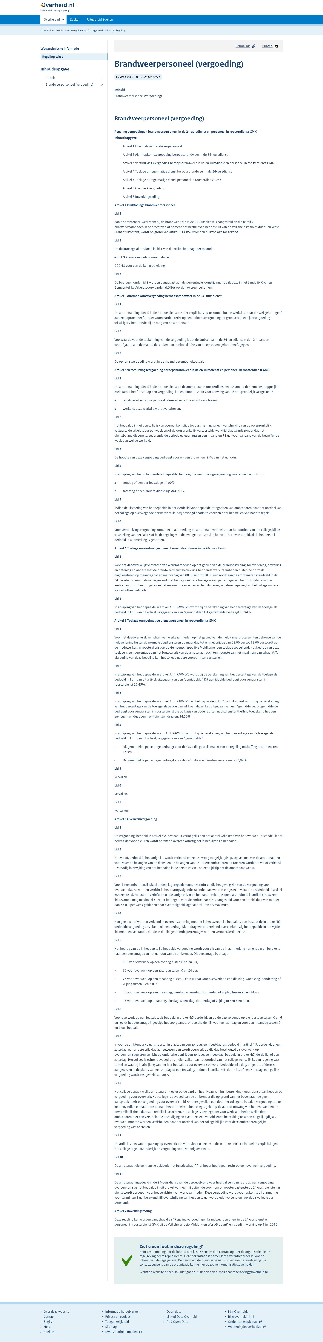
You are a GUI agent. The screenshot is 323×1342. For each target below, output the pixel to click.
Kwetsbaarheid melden (121, 1332)
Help (47, 1327)
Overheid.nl (52, 20)
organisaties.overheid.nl (237, 1264)
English (49, 1322)
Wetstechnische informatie (60, 49)
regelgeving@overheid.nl (250, 1272)
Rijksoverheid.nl (239, 1317)
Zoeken (75, 19)
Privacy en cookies (117, 1317)
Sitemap (111, 1327)
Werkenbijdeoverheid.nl (245, 1327)
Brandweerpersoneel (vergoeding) (67, 84)
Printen (267, 46)
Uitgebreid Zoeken (100, 19)
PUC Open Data (177, 1322)
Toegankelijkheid (117, 1322)
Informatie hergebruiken (122, 1311)
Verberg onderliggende (43, 84)
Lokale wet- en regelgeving (71, 30)
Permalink (243, 46)
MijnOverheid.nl (239, 1311)
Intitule (51, 78)
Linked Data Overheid (182, 1317)
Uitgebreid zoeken (101, 30)
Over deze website (56, 1311)
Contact (49, 1317)
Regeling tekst (52, 57)
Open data (174, 1311)
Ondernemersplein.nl (243, 1322)
